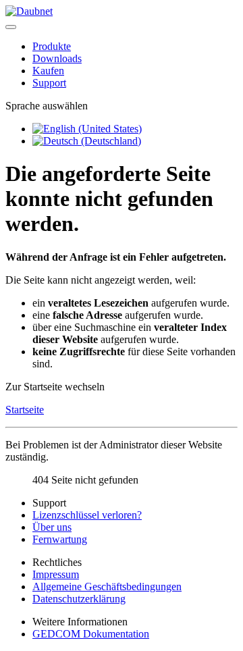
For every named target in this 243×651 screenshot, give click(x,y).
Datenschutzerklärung (79, 598)
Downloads (57, 58)
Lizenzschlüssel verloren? (87, 515)
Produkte (51, 46)
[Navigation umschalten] (10, 27)
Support (49, 82)
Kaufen (48, 70)
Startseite (24, 409)
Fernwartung (59, 539)
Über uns (52, 527)
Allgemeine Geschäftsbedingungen (107, 586)
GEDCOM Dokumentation (90, 634)
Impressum (55, 574)
